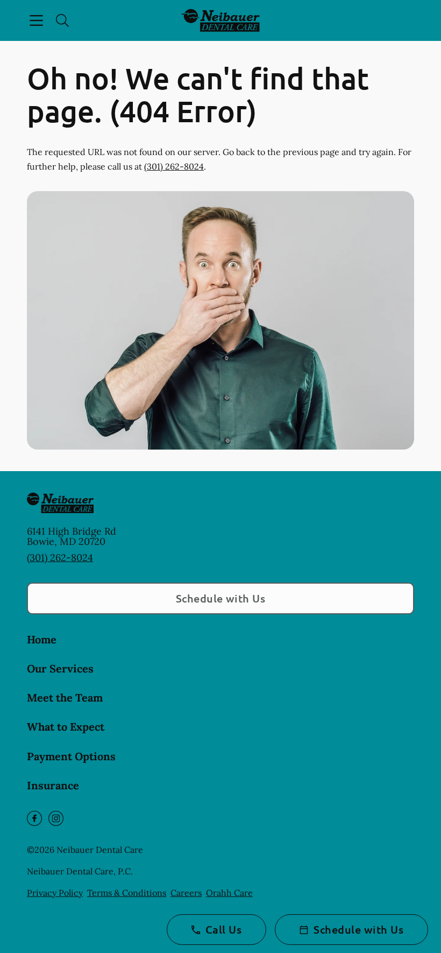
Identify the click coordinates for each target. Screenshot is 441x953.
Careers (186, 892)
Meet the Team (65, 697)
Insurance (53, 785)
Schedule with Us (221, 598)
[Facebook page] (34, 818)
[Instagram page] (55, 818)
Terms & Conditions (126, 892)
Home (41, 639)
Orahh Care (229, 892)
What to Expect (65, 726)
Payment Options (71, 756)
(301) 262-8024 (174, 166)
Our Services (60, 668)
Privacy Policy (55, 892)
